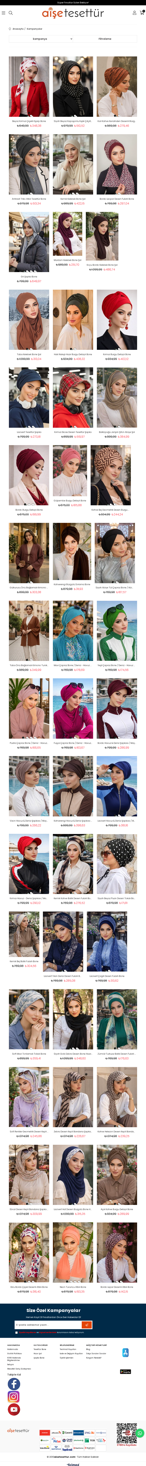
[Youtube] (14, 1409)
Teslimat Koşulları (68, 1349)
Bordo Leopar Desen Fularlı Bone (117, 198)
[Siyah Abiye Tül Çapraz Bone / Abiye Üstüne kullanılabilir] (115, 553)
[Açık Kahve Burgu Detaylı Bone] (117, 1175)
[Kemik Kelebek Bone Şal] (73, 164)
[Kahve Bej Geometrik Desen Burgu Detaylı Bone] (111, 475)
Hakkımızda (12, 1349)
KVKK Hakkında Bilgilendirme (14, 1359)
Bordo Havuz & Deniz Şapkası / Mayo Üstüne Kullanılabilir (117, 743)
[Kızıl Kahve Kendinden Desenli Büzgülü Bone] (117, 86)
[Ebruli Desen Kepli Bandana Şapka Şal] (29, 1175)
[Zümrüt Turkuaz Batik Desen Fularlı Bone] (117, 1019)
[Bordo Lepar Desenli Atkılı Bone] (117, 1252)
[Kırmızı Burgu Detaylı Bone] (117, 320)
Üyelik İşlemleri (66, 1358)
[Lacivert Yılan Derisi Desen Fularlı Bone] (63, 941)
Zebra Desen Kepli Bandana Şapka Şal (73, 1131)
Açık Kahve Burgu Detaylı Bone (117, 1209)
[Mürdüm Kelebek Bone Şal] (67, 234)
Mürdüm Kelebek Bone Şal (67, 260)
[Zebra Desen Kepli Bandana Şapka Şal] (73, 1097)
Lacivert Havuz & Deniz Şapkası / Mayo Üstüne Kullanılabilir (117, 820)
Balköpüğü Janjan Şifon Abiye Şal (117, 432)
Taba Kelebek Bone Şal (29, 354)
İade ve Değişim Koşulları (71, 1353)
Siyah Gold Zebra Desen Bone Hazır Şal (73, 1053)
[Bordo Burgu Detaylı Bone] (29, 475)
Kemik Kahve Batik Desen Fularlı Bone (73, 898)
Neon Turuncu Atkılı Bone (73, 1287)
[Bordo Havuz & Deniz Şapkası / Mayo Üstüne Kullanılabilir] (117, 708)
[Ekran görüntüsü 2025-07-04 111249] (128, 1434)
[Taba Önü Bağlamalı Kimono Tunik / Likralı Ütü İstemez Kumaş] (29, 631)
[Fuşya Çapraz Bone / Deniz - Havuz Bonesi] (73, 708)
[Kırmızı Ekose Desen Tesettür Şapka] (73, 397)
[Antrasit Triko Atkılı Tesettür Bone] (29, 164)
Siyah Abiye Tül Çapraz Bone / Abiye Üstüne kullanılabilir (115, 587)
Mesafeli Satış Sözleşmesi (19, 1369)
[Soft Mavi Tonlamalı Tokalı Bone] (29, 1019)
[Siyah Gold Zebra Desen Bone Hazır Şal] (73, 1019)
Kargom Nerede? (93, 1358)
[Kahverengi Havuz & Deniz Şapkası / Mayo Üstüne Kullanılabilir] (73, 786)
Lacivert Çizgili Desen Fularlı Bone (107, 976)
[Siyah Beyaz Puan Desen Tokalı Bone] (117, 864)
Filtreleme (105, 39)
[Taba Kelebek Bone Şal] (29, 320)
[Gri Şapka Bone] (29, 242)
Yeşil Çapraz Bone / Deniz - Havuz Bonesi (117, 665)
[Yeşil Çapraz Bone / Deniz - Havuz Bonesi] (117, 631)
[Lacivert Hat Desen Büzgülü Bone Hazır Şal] (73, 1175)
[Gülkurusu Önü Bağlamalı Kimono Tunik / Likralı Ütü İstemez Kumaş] (29, 553)
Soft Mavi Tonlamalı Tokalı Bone (29, 1053)
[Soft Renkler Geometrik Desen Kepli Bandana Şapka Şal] (29, 1097)
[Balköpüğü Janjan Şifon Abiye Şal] (117, 397)
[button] (27, 116)
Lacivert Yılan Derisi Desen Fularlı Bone (63, 976)
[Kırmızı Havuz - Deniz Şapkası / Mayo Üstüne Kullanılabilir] (29, 864)
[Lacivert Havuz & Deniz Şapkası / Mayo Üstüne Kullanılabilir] (117, 786)
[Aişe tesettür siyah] (18, 1431)
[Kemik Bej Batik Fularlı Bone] (24, 934)
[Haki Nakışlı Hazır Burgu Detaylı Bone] (73, 320)
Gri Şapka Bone (29, 276)
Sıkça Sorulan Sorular (96, 1353)
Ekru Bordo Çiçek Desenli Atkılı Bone (29, 1287)
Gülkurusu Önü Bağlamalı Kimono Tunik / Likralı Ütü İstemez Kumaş (29, 587)
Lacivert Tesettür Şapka (29, 432)
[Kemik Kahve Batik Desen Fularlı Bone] (73, 864)
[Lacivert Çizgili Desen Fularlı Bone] (107, 941)
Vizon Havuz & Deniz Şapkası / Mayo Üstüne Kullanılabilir (29, 820)
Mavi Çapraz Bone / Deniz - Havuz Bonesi (73, 665)
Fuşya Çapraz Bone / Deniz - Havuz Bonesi (73, 743)
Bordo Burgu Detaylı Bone (29, 509)
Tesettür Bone (40, 1349)
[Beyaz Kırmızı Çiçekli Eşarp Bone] (29, 86)
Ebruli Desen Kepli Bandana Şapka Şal (29, 1209)
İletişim (10, 1364)
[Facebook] (14, 1384)
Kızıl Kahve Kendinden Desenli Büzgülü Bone (117, 121)
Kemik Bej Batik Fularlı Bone (24, 961)
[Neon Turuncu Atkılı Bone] (73, 1252)
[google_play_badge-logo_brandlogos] (125, 1372)
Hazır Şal (38, 1353)
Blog (88, 1349)
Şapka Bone (39, 1358)
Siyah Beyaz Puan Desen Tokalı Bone (117, 898)
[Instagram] (13, 1397)
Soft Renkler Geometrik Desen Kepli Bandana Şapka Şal (29, 1131)
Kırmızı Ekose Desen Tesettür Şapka (73, 432)
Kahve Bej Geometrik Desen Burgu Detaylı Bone (111, 509)
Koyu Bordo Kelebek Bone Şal (102, 264)
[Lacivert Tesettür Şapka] (29, 397)
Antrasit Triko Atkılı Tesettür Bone (29, 198)
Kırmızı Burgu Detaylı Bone (117, 354)
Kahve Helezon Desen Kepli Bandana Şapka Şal (117, 1131)
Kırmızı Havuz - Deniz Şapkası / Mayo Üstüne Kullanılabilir (29, 898)
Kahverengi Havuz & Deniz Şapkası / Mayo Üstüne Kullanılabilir (73, 820)
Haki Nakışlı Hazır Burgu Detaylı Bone (73, 354)
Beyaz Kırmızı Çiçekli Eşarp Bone (29, 121)
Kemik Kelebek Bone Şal (73, 198)
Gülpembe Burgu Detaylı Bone (70, 500)
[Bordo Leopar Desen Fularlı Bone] (117, 164)
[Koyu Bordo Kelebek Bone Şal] (102, 236)
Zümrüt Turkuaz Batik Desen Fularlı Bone (117, 1053)
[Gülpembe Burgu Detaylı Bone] (70, 470)
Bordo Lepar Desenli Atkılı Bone (117, 1287)
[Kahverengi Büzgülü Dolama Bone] (72, 551)
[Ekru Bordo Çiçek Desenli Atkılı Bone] (29, 1252)
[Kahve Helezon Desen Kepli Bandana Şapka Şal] (117, 1097)
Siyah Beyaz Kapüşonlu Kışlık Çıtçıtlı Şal (73, 121)
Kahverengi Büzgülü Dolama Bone (72, 584)
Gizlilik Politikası (14, 1353)
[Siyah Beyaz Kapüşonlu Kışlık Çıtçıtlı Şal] (73, 86)
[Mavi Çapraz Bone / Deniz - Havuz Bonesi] (73, 631)
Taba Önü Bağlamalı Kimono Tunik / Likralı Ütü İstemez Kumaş (29, 665)
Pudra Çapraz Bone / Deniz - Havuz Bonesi (29, 743)
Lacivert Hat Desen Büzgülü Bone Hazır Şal (73, 1209)
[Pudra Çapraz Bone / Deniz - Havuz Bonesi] (29, 708)
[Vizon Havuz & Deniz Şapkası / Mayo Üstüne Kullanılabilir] (29, 786)
